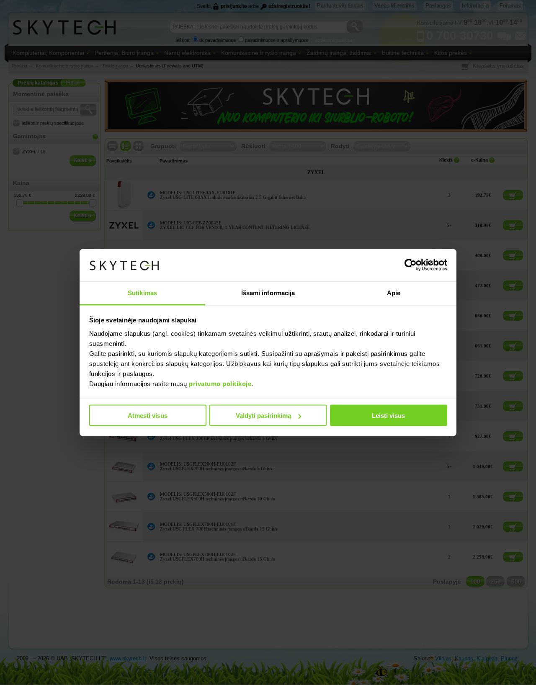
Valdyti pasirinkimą (263, 415)
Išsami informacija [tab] (268, 292)
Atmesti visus (148, 415)
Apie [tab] (393, 292)
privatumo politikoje (220, 383)
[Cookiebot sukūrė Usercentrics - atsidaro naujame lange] (410, 265)
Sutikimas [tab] (142, 292)
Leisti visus (388, 415)
